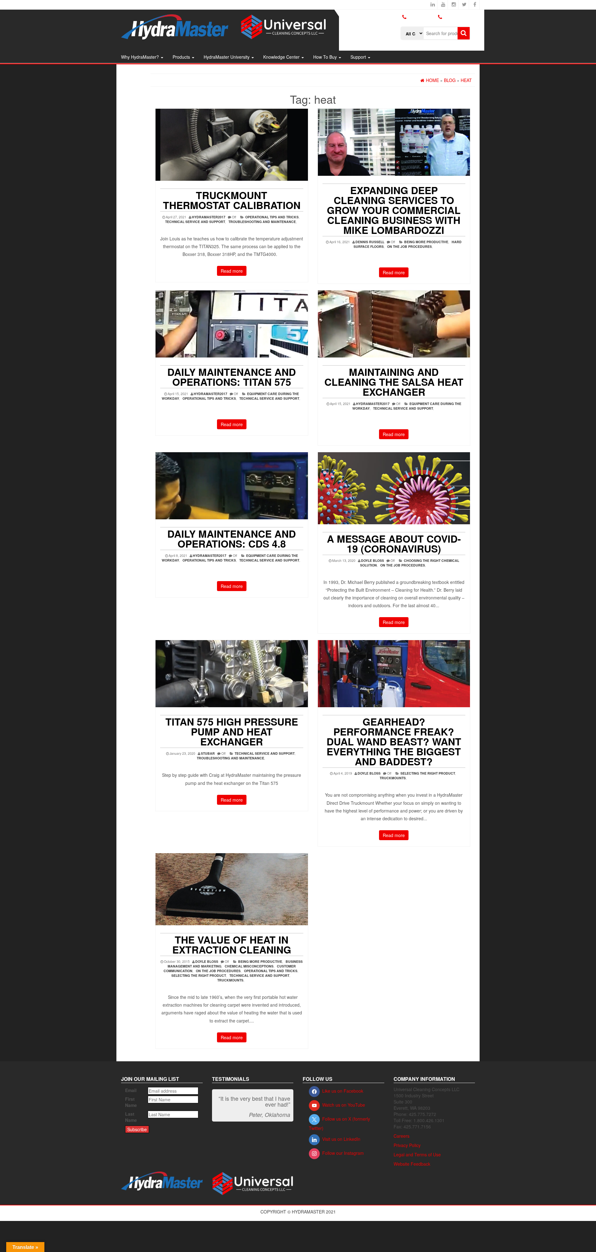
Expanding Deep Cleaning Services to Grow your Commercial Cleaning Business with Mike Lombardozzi (394, 210)
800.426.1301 (422, 16)
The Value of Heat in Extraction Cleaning (231, 944)
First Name (131, 1102)
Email (131, 1090)
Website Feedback (412, 1164)
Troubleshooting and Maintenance (262, 221)
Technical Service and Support (195, 221)
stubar (208, 753)
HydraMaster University (227, 57)
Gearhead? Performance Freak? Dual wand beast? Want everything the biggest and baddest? (394, 741)
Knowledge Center (282, 57)
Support (358, 57)
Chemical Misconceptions (249, 966)
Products (182, 57)
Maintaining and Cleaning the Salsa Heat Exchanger (393, 382)
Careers (401, 1136)
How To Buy (325, 57)
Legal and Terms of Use (417, 1154)
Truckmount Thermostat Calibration (231, 200)
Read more (232, 271)
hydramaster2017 (208, 217)
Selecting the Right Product (427, 773)
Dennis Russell (369, 241)
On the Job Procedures (409, 246)
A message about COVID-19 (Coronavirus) (394, 543)
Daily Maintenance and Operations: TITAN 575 (231, 377)
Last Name (131, 1117)
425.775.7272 (414, 22)
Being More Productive (426, 241)
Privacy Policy (407, 1145)
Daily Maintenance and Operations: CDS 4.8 (231, 538)
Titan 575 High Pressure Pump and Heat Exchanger (231, 731)
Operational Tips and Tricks (272, 217)
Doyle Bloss (372, 560)
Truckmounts (393, 778)
